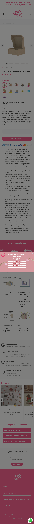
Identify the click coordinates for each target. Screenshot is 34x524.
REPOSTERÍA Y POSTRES (17, 261)
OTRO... (17, 267)
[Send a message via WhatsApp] (30, 520)
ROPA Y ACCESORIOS (17, 263)
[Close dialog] (33, 253)
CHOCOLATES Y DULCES (17, 265)
